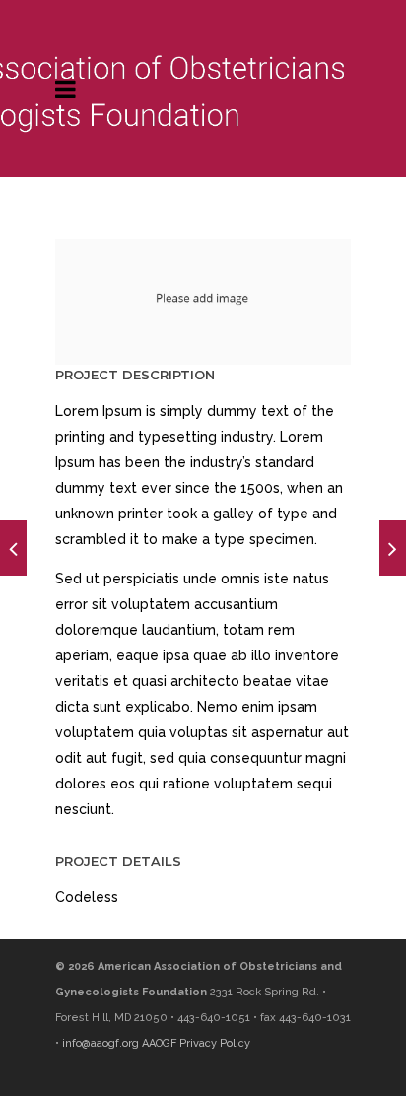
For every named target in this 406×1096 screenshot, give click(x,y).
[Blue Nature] (13, 548)
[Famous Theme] (392, 548)
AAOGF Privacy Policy (196, 1043)
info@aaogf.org (100, 1043)
